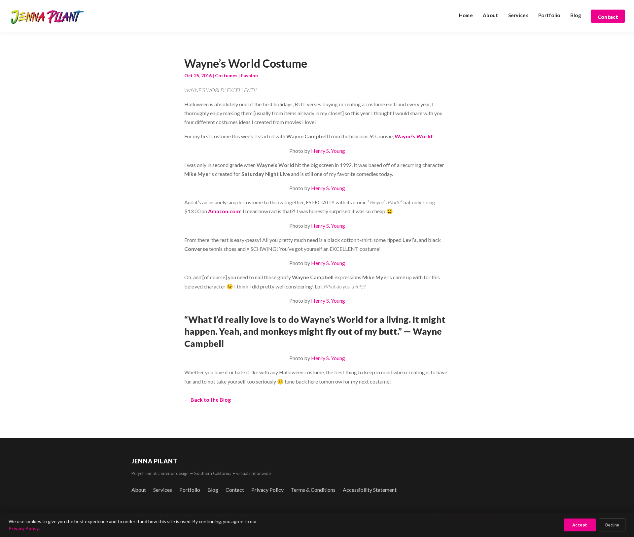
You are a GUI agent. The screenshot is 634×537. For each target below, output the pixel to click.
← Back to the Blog (207, 399)
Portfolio (549, 15)
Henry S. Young (328, 151)
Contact (608, 17)
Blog (575, 15)
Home (466, 15)
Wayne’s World (413, 136)
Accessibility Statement (370, 490)
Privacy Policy (267, 490)
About (490, 15)
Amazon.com (224, 211)
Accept (579, 524)
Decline (612, 524)
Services (518, 15)
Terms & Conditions (313, 490)
